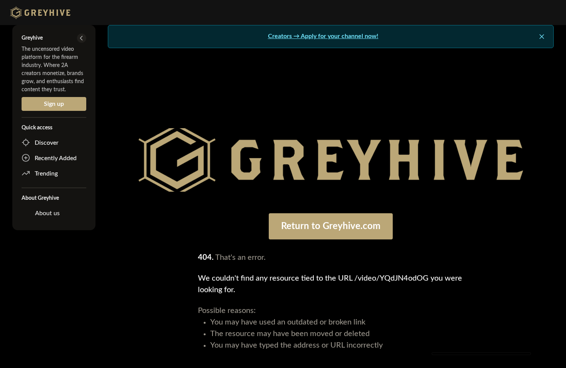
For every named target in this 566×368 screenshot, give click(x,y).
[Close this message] (542, 37)
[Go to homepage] (38, 13)
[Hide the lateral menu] (81, 38)
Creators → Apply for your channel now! (323, 36)
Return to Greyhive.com (330, 226)
